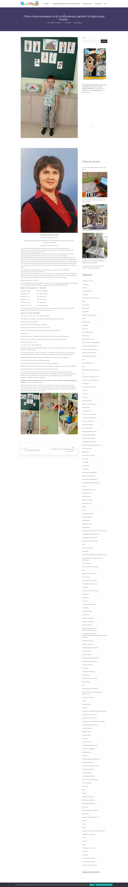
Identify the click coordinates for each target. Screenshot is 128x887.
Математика (85, 469)
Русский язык (86, 682)
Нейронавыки (86, 527)
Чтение (84, 837)
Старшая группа (86, 735)
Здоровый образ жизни (89, 356)
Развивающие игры (87, 640)
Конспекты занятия (87, 424)
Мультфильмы (86, 520)
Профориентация (87, 611)
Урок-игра (85, 786)
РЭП (83, 685)
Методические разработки (89, 479)
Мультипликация (87, 517)
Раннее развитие (87, 654)
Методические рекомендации (90, 482)
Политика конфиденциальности (104, 884)
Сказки (84, 701)
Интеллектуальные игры (89, 387)
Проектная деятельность (89, 604)
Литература (85, 452)
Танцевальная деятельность (90, 745)
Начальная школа (87, 524)
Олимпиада (85, 551)
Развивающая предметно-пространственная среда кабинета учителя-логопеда (94, 635)
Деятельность (87, 3)
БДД (83, 301)
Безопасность (86, 308)
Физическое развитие (88, 800)
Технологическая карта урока (90, 766)
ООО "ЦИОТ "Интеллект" (54, 22)
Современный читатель (89, 718)
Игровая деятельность (88, 363)
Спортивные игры (87, 728)
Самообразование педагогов (90, 688)
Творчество (85, 755)
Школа (84, 844)
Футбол (84, 820)
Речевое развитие (87, 664)
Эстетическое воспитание (89, 865)
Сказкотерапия (86, 704)
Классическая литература (89, 404)
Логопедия (85, 462)
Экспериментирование (88, 858)
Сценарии (85, 738)
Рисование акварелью (88, 671)
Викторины (85, 311)
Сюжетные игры (86, 742)
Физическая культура (88, 796)
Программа (85, 594)
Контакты (98, 3)
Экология (84, 851)
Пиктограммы (86, 577)
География (85, 325)
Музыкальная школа (88, 513)
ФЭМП (84, 824)
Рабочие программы (88, 621)
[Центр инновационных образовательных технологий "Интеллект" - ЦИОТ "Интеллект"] (30, 3)
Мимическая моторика (88, 489)
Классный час (86, 407)
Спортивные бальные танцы (90, 724)
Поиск (84, 38)
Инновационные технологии (90, 380)
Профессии (85, 607)
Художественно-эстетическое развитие (93, 831)
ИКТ (83, 373)
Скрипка (84, 707)
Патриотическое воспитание (90, 566)
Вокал (83, 318)
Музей (84, 506)
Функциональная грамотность (90, 817)
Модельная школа (87, 500)
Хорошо (92, 884)
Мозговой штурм (87, 503)
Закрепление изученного (89, 352)
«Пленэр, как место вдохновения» (92, 230)
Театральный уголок (88, 762)
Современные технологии (89, 714)
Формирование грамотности (90, 810)
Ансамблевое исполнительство (91, 298)
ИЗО (83, 366)
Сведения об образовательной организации (66, 3)
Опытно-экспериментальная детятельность (94, 554)
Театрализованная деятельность (91, 759)
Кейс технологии (87, 400)
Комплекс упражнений (88, 414)
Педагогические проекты (89, 573)
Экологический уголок (88, 848)
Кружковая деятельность (89, 441)
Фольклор (85, 807)
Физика (84, 793)
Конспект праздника (88, 421)
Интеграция (85, 383)
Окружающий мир (87, 547)
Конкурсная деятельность (89, 417)
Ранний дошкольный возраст (90, 658)
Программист (86, 597)
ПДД (83, 570)
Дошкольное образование (89, 346)
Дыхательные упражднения (90, 349)
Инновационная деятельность (90, 376)
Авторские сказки (87, 281)
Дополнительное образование (91, 342)
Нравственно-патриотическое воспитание (94, 530)
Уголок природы (87, 772)
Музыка (84, 510)
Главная (45, 3)
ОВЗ (83, 544)
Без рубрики (78, 22)
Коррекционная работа (88, 435)
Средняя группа (86, 731)
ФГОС (83, 790)
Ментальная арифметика (89, 472)
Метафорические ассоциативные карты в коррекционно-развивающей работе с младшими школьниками (94, 260)
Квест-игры (85, 394)
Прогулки (85, 601)
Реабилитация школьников (90, 661)
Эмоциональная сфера (88, 861)
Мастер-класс (86, 465)
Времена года (86, 322)
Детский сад (85, 335)
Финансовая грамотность (89, 803)
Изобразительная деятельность (91, 370)
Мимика (84, 486)
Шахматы (84, 841)
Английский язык (87, 291)
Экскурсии (85, 855)
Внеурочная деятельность (89, 315)
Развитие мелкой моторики (90, 647)
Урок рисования (86, 783)
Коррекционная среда (88, 438)
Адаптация (85, 284)
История (84, 390)
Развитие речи (86, 651)
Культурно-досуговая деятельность (92, 445)
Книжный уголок (87, 411)
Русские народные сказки (89, 678)
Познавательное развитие (89, 584)
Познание (85, 587)
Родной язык (86, 675)
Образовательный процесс (90, 537)
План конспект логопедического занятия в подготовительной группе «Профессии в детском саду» (94, 199)
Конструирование (87, 428)
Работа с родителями (88, 618)
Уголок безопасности (88, 769)
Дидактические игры (88, 339)
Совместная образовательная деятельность (94, 711)
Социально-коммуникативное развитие (93, 721)
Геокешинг (85, 328)
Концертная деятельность (89, 431)
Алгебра (84, 287)
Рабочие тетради (87, 625)
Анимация (85, 294)
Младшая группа (87, 493)
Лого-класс (85, 459)
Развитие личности (87, 644)
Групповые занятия (87, 332)
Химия (84, 827)
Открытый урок (86, 563)
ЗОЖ (83, 359)
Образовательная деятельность (91, 534)
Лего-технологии (87, 448)
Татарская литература (88, 748)
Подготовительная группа (89, 580)
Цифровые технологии (88, 834)
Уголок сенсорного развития (90, 779)
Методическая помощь (88, 476)
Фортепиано (85, 813)
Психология (85, 614)
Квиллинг (84, 397)
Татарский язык (86, 752)
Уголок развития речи (88, 776)
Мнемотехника (86, 496)
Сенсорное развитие (88, 697)
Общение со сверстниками (90, 541)
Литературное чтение (88, 455)
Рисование (85, 668)
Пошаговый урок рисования (90, 590)
